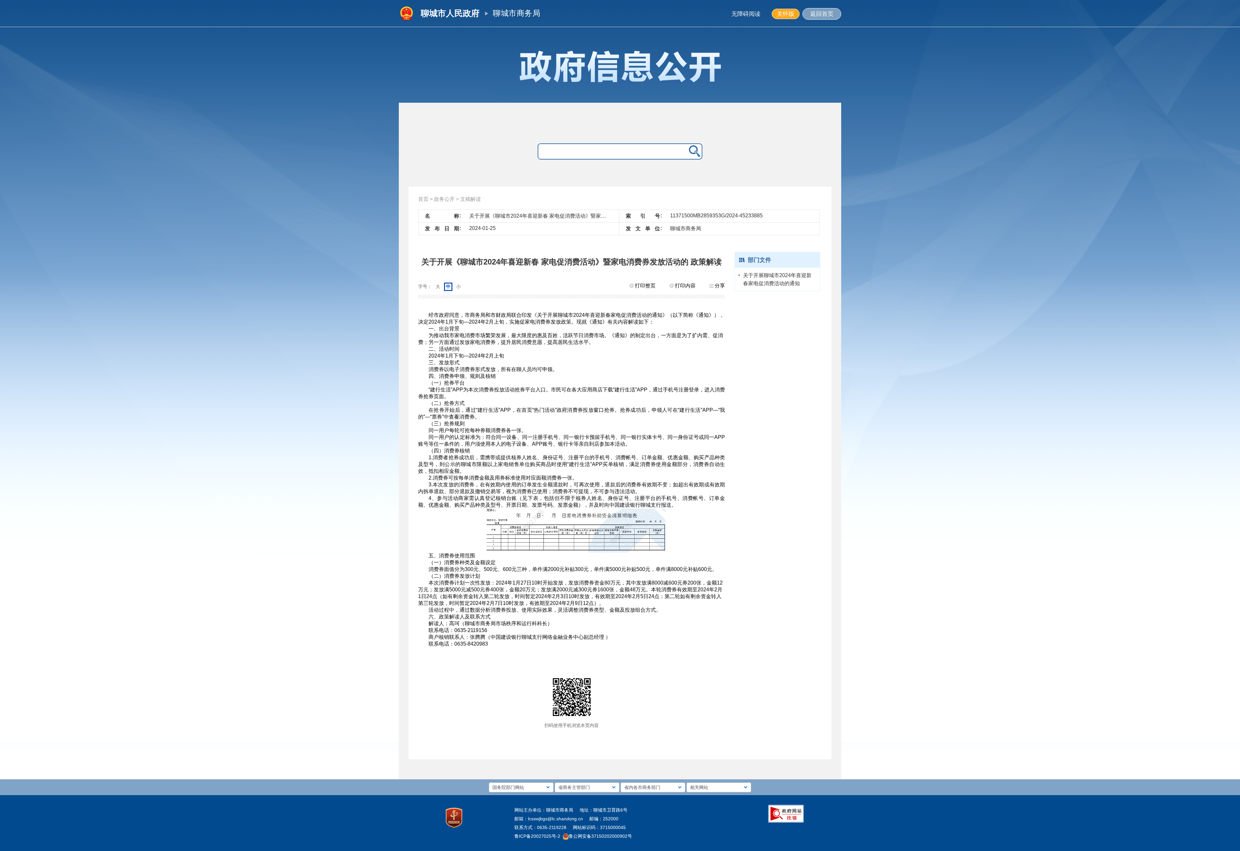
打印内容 (685, 285)
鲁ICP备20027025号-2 (537, 836)
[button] (521, 787)
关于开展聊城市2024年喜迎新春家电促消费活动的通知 (777, 279)
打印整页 (645, 285)
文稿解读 (470, 199)
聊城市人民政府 (450, 13)
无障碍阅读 (745, 14)
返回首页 (821, 14)
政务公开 (444, 199)
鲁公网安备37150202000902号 (600, 836)
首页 (423, 199)
